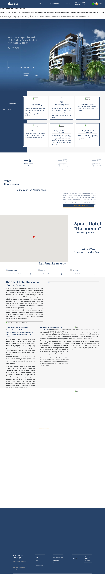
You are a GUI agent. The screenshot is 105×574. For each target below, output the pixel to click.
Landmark (56, 560)
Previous (2, 272)
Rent (33, 67)
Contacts (55, 563)
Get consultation (44, 429)
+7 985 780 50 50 (79, 5)
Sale (10, 67)
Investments (24, 67)
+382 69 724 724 (79, 3)
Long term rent (39, 565)
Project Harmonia (58, 557)
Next (102, 272)
